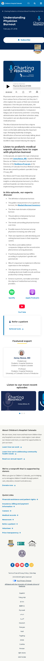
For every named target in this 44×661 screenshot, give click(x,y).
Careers (5, 511)
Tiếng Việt (22, 597)
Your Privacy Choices (24, 581)
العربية (22, 619)
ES (30, 3)
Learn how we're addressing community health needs (19, 453)
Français (22, 627)
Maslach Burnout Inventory (29, 205)
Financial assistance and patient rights (19, 499)
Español (22, 593)
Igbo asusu (22, 653)
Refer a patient (8, 524)
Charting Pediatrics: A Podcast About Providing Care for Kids (23, 11)
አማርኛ (22, 614)
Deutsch (22, 623)
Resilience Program (22, 164)
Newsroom (7, 520)
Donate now (7, 485)
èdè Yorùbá (22, 657)
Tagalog (22, 636)
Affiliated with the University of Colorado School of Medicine (22, 585)
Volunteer (6, 528)
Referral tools (15, 329)
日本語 (22, 640)
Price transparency (10, 533)
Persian (22, 648)
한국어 (22, 602)
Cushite (22, 644)
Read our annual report (12, 459)
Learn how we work (10, 447)
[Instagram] (31, 565)
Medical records (9, 515)
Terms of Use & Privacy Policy (18, 573)
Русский (22, 610)
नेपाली (22, 631)
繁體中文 (22, 606)
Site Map (33, 573)
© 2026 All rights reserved (22, 577)
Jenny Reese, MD (20, 159)
